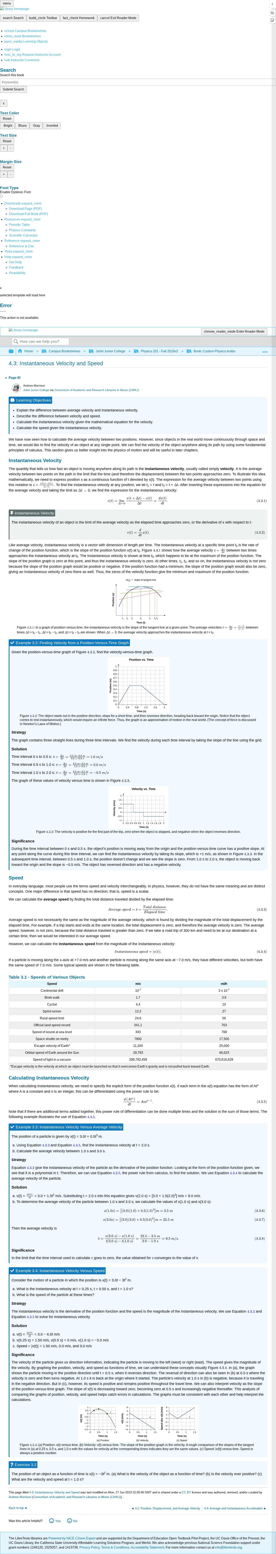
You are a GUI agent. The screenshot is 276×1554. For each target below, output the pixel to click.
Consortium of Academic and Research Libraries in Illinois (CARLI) (96, 390)
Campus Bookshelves (64, 351)
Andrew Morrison (20, 1497)
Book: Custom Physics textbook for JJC (222, 351)
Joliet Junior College (110, 351)
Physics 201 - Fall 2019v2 (159, 351)
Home (29, 351)
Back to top (16, 1508)
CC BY (187, 1492)
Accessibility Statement (147, 1547)
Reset (7, 118)
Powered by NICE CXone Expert (72, 1538)
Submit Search (13, 89)
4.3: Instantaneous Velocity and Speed (54, 1492)
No (75, 1521)
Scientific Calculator (23, 235)
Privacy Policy (89, 1547)
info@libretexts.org (228, 1547)
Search (16, 341)
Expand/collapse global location (264, 350)
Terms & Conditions (115, 1547)
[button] (16, 267)
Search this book (12, 75)
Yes (58, 1521)
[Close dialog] (3, 311)
